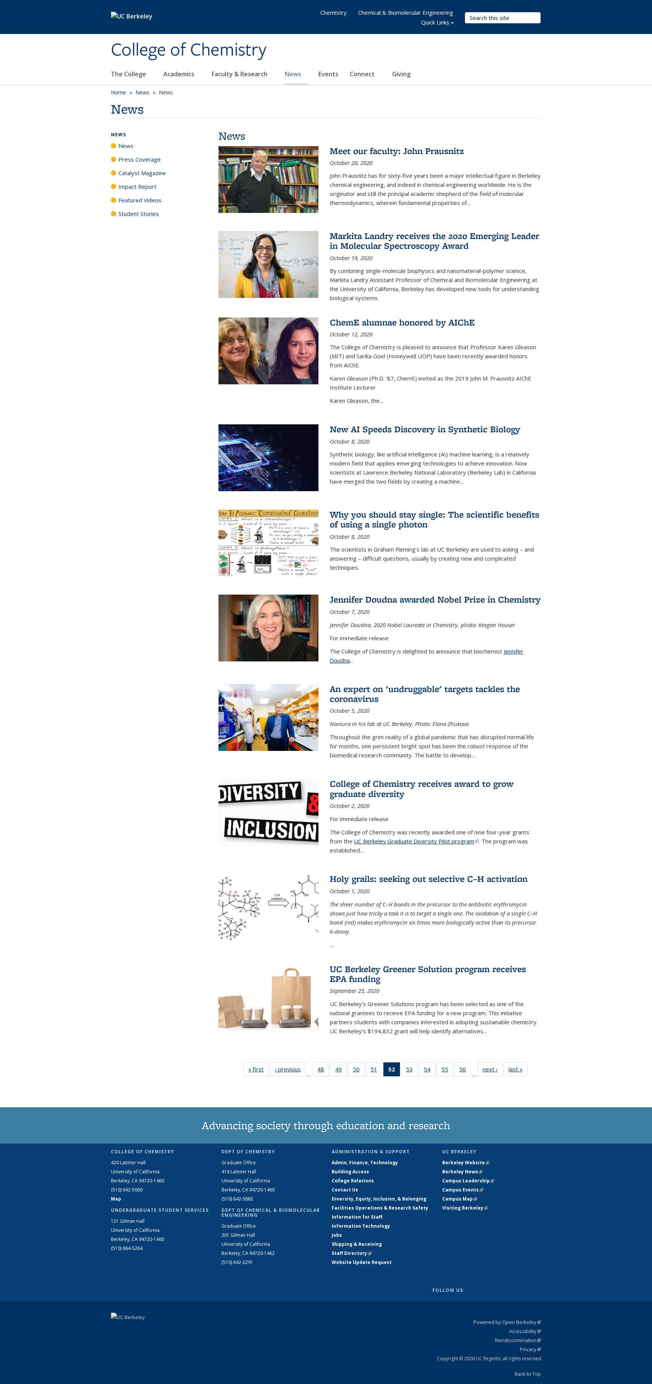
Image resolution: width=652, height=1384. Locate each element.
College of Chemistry (188, 50)
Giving (401, 74)
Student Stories (138, 213)
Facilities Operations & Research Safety (380, 1208)
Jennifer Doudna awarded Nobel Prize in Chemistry (435, 599)
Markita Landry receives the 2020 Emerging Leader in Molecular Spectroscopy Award (434, 240)
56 (465, 1070)
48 (323, 1070)
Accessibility (525, 1331)
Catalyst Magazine (142, 173)
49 (341, 1070)
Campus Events (462, 1190)
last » (518, 1069)
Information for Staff (357, 1217)
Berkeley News (462, 1171)
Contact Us (345, 1190)
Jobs (337, 1235)
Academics (179, 74)
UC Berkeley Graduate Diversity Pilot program (416, 841)
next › (493, 1069)
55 (447, 1070)
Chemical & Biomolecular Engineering (405, 12)
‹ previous (290, 1069)
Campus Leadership (468, 1180)
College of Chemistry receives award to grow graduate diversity (422, 788)
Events (328, 74)
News (294, 74)
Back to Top (528, 1373)
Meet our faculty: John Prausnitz (397, 151)
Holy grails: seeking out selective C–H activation (428, 879)
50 (358, 1070)
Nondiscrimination (518, 1340)
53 (412, 1070)
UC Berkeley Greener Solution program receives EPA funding (428, 974)
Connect (363, 74)
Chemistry (333, 12)
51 (376, 1070)
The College (129, 74)
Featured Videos (139, 200)
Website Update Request (362, 1262)
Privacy (530, 1349)
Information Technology (361, 1226)
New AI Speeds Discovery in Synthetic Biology (425, 429)
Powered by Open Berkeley (507, 1322)
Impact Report (137, 186)
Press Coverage (139, 159)
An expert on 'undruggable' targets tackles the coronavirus (425, 693)
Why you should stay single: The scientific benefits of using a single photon (434, 519)
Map (116, 1199)
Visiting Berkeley (465, 1208)
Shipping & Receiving (357, 1244)
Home (118, 92)
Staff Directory (352, 1253)
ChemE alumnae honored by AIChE (402, 322)
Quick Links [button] (435, 22)
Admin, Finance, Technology (365, 1162)
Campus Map (459, 1199)
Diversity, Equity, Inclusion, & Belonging (379, 1199)
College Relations (353, 1180)
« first (258, 1069)
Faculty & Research (240, 74)
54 (429, 1070)
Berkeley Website (465, 1162)
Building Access (350, 1171)
